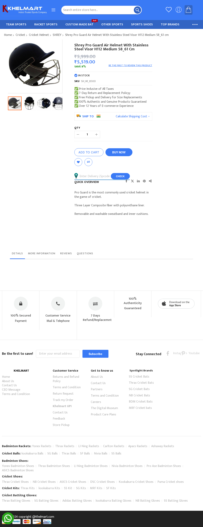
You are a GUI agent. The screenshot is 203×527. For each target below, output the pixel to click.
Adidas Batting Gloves (77, 500)
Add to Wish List (78, 162)
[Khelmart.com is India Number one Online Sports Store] (25, 10)
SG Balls (52, 453)
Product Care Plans (103, 414)
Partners (96, 389)
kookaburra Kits (49, 488)
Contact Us (9, 385)
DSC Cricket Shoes (102, 482)
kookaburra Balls (32, 453)
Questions (85, 253)
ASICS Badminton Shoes (18, 470)
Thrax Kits (28, 488)
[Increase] (96, 134)
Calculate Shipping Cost (131, 116)
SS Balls (116, 453)
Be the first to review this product (130, 65)
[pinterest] (183, 353)
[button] (30, 103)
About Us (8, 381)
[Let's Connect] (8, 523)
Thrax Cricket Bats (141, 382)
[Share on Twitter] (132, 181)
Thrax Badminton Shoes (54, 466)
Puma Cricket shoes (170, 482)
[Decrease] (78, 134)
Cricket (20, 35)
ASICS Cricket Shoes (73, 482)
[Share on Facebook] (126, 181)
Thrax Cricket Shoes (15, 482)
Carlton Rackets (113, 446)
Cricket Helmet (39, 35)
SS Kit (68, 488)
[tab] (17, 254)
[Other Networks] (150, 181)
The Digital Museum (104, 408)
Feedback (59, 418)
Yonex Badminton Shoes (18, 466)
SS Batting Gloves (176, 500)
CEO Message (11, 389)
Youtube (191, 353)
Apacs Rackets (137, 446)
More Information (41, 253)
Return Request (63, 393)
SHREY (57, 35)
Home (8, 35)
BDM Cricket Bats (141, 401)
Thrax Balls (69, 453)
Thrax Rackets (64, 446)
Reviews (66, 253)
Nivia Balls (100, 453)
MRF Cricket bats (140, 408)
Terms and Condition (16, 394)
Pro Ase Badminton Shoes (164, 466)
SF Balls (85, 453)
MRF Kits (96, 488)
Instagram (175, 353)
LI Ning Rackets (88, 446)
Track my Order (63, 400)
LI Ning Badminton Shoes (91, 466)
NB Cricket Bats (139, 395)
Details (17, 253)
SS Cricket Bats (139, 376)
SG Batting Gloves (46, 500)
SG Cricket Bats (139, 389)
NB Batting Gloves (147, 500)
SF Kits (111, 488)
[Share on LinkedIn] (138, 181)
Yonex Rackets (41, 446)
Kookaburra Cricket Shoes (136, 482)
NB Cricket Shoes (44, 482)
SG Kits (81, 488)
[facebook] (167, 353)
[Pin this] (144, 181)
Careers (96, 402)
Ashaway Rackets (162, 446)
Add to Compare (88, 162)
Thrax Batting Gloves (16, 500)
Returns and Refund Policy (66, 379)
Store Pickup (61, 425)
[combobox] (101, 10)
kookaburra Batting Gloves (113, 500)
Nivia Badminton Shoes (127, 466)
